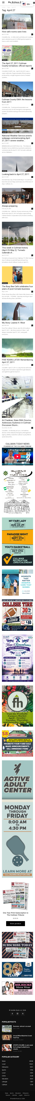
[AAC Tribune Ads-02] (17, 819)
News (6, 1093)
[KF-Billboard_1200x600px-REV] (17, 970)
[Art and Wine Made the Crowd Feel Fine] (7, 1037)
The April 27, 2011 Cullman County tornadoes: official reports (17, 64)
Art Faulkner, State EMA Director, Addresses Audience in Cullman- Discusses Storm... (16, 422)
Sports (12, 1093)
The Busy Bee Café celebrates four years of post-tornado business (17, 287)
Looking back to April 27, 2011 (15, 174)
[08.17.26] (17, 541)
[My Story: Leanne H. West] (17, 311)
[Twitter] (23, 1014)
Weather (5, 60)
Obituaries (25, 1093)
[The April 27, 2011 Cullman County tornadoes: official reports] (17, 53)
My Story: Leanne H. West (13, 323)
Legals (20, 1095)
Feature (4, 202)
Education (18, 1093)
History (4, 244)
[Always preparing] (17, 196)
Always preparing (9, 206)
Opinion (8, 1095)
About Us (26, 1095)
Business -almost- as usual (22, 1026)
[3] (17, 582)
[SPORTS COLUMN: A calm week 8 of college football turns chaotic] (7, 1047)
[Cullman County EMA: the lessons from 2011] (17, 89)
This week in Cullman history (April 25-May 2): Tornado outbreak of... (15, 250)
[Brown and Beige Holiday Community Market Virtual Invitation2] (17, 491)
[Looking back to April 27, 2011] (17, 164)
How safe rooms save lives (14, 31)
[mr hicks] (17, 988)
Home (3, 7)
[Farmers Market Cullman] (17, 706)
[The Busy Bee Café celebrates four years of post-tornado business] (17, 275)
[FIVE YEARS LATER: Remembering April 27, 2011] (17, 348)
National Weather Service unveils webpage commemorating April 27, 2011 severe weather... (17, 138)
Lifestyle (5, 28)
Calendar (14, 1095)
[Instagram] (17, 1014)
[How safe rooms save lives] (17, 21)
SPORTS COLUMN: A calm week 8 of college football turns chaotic (23, 1047)
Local (4, 319)
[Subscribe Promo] (17, 945)
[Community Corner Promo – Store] (17, 743)
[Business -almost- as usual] (7, 1028)
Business (5, 283)
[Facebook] (12, 1014)
